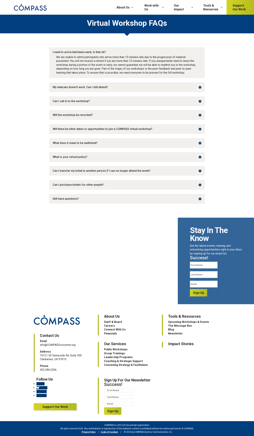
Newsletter (175, 333)
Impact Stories (181, 344)
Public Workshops (116, 349)
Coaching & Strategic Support (123, 361)
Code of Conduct (109, 432)
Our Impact (179, 7)
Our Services (115, 344)
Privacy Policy (89, 432)
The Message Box (180, 325)
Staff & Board (113, 322)
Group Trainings (114, 353)
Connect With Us (115, 329)
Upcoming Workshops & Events (188, 322)
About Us (122, 7)
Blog (171, 329)
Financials (110, 333)
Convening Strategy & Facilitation (126, 365)
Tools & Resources (210, 7)
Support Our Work (239, 7)
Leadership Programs (118, 357)
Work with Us (151, 7)
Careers (109, 325)
